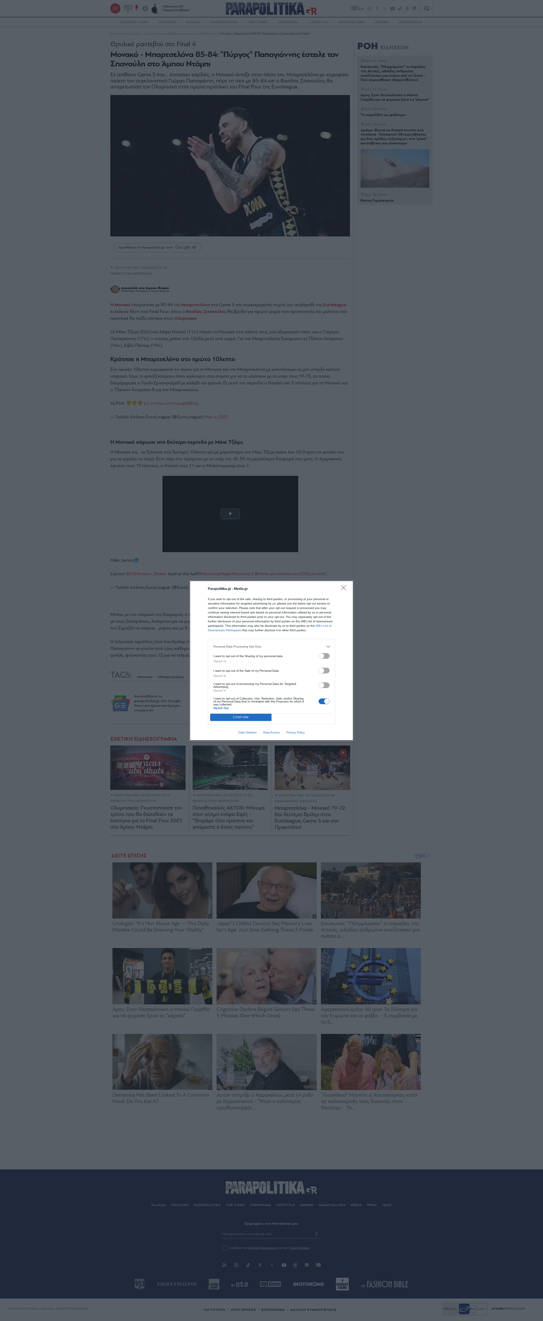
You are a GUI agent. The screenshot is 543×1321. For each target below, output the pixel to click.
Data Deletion (247, 732)
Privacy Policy (295, 732)
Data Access (271, 732)
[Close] (345, 589)
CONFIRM (241, 717)
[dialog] (271, 660)
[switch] (324, 656)
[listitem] (271, 646)
